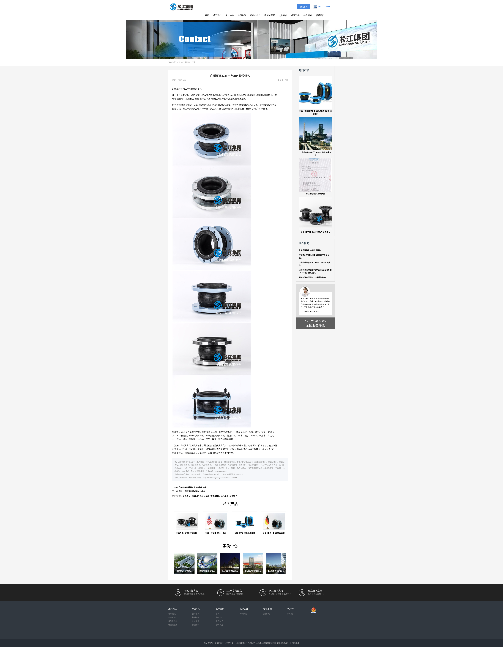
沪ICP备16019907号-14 (224, 643)
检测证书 (295, 15)
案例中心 (267, 614)
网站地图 (295, 643)
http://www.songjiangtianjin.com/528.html (220, 477)
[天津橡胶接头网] (181, 6)
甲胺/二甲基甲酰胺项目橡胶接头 (192, 491)
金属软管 (242, 15)
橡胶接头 (229, 15)
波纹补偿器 (255, 15)
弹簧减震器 (269, 15)
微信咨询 (303, 7)
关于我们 (217, 15)
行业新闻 (186, 62)
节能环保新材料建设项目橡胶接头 (192, 487)
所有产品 (219, 625)
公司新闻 (308, 15)
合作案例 (283, 15)
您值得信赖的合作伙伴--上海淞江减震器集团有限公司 (258, 643)
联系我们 (320, 15)
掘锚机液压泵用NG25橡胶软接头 (312, 277)
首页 (207, 15)
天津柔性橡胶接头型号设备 (310, 250)
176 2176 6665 (315, 321)
